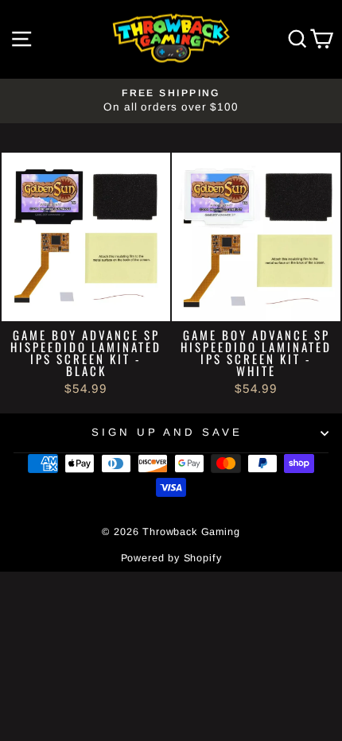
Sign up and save (167, 432)
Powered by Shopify (171, 558)
